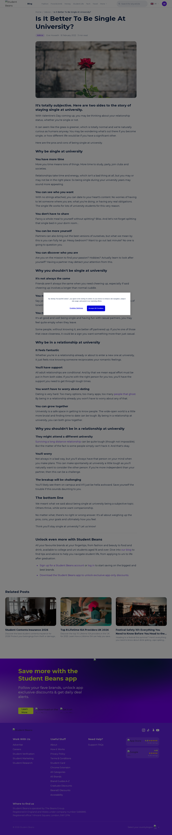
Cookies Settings (76, 308)
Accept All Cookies (96, 308)
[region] (87, 303)
